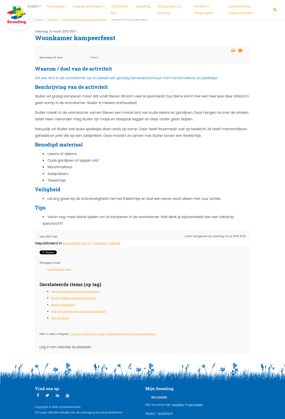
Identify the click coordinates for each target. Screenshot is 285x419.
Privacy (150, 413)
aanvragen (195, 405)
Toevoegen (55, 6)
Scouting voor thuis (59, 269)
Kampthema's (75, 243)
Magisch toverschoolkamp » (138, 334)
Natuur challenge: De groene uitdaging (75, 291)
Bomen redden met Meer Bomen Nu (73, 298)
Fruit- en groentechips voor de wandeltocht (78, 311)
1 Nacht (114, 243)
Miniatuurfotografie (63, 305)
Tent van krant (60, 318)
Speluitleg (143, 6)
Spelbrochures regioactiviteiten (241, 9)
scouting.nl (165, 413)
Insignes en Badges (87, 6)
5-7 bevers (97, 243)
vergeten (178, 405)
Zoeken (33, 6)
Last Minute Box (119, 9)
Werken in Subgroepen (203, 9)
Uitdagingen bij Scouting (169, 9)
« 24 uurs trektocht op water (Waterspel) (95, 334)
